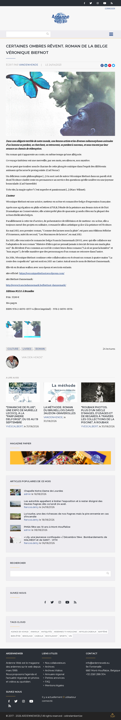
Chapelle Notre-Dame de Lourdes (43, 491)
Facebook (102, 65)
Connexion (110, 8)
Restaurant (51, 636)
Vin (70, 636)
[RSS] (111, 3)
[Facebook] (84, 3)
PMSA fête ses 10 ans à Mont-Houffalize (47, 526)
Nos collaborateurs (55, 663)
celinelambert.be (73, 715)
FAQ (47, 681)
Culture (13, 348)
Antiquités (46, 632)
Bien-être (15, 636)
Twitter (113, 65)
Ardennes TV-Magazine (65, 632)
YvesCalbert (14, 426)
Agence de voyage (20, 632)
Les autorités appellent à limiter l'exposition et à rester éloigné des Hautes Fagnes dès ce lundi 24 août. (63, 502)
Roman (40, 348)
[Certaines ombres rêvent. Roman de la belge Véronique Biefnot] (14, 329)
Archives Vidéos (53, 670)
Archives (49, 666)
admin (27, 494)
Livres (27, 348)
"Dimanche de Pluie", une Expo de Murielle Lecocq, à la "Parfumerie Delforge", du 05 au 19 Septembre (22, 415)
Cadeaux (39, 636)
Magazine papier (60, 457)
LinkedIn (105, 65)
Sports (63, 636)
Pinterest (109, 65)
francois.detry (31, 507)
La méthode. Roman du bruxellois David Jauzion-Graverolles (60, 410)
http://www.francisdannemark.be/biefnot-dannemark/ (36, 285)
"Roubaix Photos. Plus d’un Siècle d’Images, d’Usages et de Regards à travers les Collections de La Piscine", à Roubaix (97, 415)
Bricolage (28, 636)
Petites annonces (54, 677)
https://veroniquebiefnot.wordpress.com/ (41, 273)
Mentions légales (54, 685)
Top (112, 716)
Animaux (35, 632)
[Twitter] (91, 3)
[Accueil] (60, 23)
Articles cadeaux (87, 632)
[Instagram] (97, 3)
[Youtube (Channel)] (105, 3)
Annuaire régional (54, 674)
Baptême (102, 632)
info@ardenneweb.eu (97, 663)
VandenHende (28, 64)
